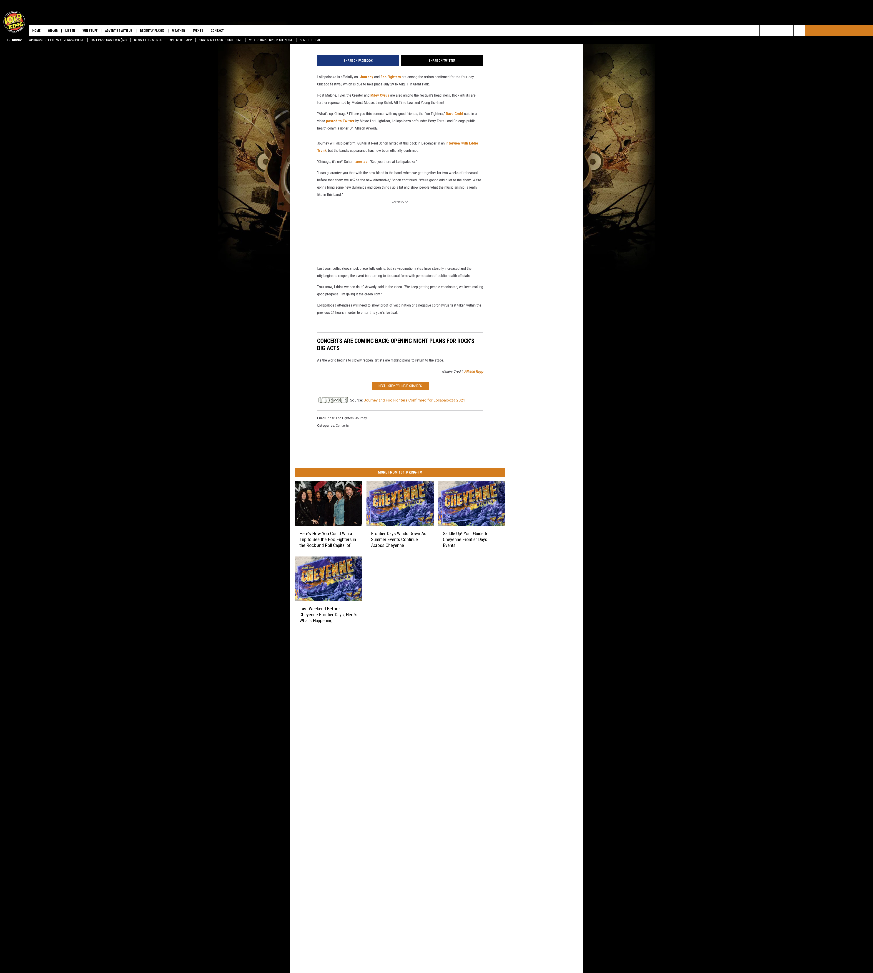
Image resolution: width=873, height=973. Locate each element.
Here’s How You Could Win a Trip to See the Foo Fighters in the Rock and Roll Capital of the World (327, 539)
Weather (178, 30)
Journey (366, 77)
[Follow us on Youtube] (799, 30)
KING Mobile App (181, 40)
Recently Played (152, 30)
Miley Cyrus (379, 95)
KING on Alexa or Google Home (220, 40)
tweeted (361, 161)
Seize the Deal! (310, 40)
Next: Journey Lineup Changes (400, 386)
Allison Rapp (473, 371)
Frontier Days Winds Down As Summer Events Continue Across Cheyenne (398, 539)
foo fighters (345, 418)
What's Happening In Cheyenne (271, 40)
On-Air (53, 30)
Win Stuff (90, 30)
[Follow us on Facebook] (776, 30)
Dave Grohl (455, 113)
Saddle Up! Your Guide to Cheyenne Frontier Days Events (466, 539)
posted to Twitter (340, 121)
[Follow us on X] (787, 30)
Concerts (342, 425)
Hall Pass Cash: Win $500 (109, 40)
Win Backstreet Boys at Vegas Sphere (56, 40)
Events (198, 30)
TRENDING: (14, 40)
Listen (70, 30)
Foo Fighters (391, 77)
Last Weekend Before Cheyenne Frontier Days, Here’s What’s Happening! (328, 614)
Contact (217, 30)
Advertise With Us (119, 30)
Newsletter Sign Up (148, 40)
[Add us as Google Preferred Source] (765, 30)
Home (36, 30)
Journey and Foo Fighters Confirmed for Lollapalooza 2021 (414, 400)
